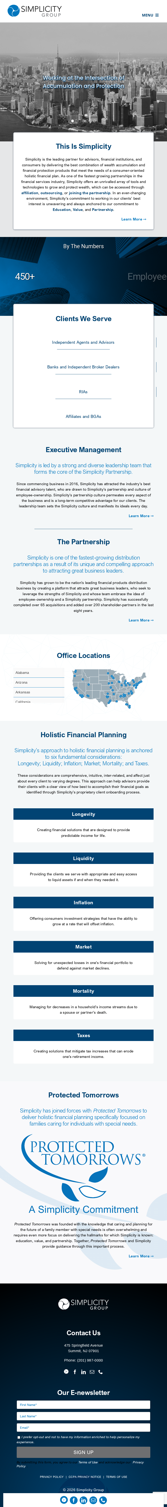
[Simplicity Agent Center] (64, 1500)
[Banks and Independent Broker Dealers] (83, 366)
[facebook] (74, 1500)
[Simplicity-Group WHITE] (83, 1299)
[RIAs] (83, 390)
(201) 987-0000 (90, 1360)
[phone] (103, 1500)
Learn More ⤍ (133, 219)
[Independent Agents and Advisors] (83, 341)
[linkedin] (83, 1500)
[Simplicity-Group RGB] (34, 5)
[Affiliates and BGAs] (83, 415)
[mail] (93, 1500)
